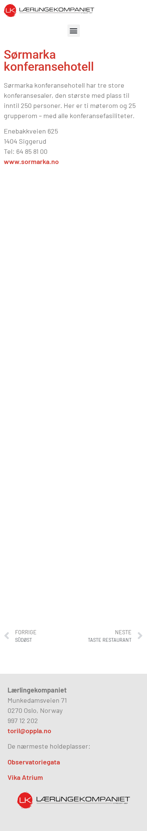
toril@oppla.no (29, 730)
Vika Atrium (25, 777)
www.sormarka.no (31, 161)
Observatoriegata (34, 762)
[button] (73, 30)
